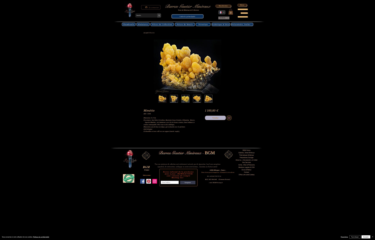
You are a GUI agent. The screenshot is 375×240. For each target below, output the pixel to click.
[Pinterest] (148, 181)
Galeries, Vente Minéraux (246, 153)
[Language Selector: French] (221, 12)
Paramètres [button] (344, 237)
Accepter (366, 237)
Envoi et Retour (246, 170)
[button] (230, 12)
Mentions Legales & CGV (246, 167)
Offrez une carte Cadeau (246, 175)
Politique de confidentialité (41, 237)
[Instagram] (154, 181)
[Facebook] (142, 181)
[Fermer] (372, 236)
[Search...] (159, 15)
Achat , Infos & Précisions (246, 165)
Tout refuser (355, 237)
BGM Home (246, 150)
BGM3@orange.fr (218, 182)
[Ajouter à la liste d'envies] (229, 118)
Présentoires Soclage (246, 157)
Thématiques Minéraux (246, 155)
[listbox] (223, 17)
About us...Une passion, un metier (246, 160)
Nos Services (246, 162)
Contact (246, 172)
